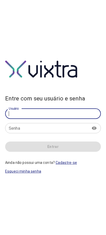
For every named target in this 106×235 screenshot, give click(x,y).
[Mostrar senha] (94, 128)
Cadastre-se (66, 163)
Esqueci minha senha (23, 171)
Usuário (14, 108)
